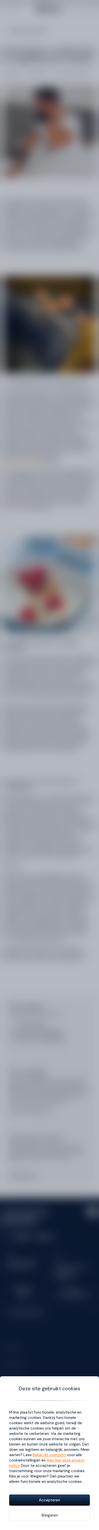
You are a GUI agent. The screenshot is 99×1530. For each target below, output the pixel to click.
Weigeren (49, 1515)
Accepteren (49, 1500)
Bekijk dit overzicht (49, 1454)
